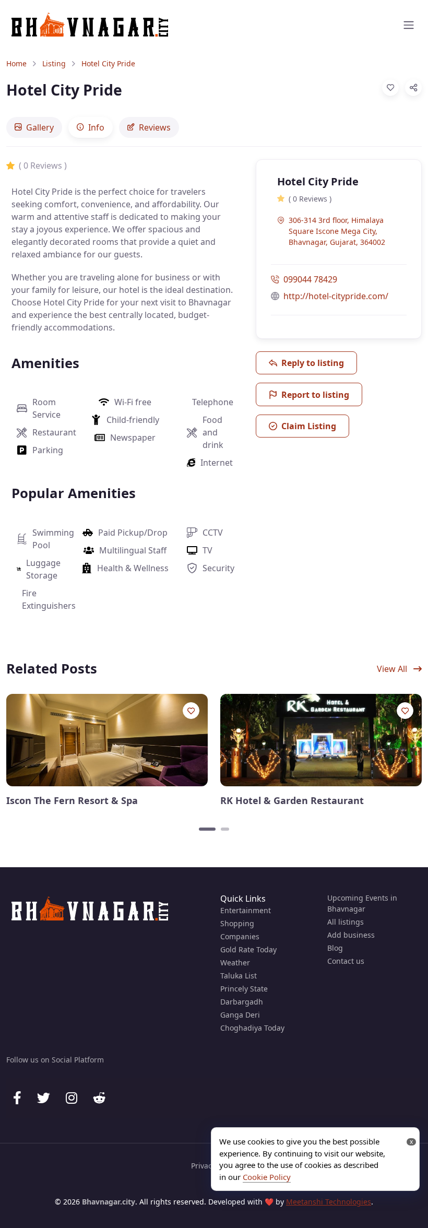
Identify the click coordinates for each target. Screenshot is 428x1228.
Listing (54, 63)
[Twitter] (43, 1098)
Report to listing (315, 394)
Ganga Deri (240, 1015)
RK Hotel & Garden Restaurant (292, 801)
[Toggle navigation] (409, 25)
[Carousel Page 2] (225, 829)
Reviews (155, 127)
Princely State (244, 989)
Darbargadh (241, 1002)
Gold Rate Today (248, 949)
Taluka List (238, 976)
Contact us (345, 961)
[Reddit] (99, 1098)
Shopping (237, 923)
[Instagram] (71, 1098)
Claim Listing (308, 426)
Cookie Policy (267, 1177)
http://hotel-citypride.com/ (335, 296)
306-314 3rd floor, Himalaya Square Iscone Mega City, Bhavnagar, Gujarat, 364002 (337, 231)
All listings (345, 922)
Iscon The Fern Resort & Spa (72, 801)
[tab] (34, 127)
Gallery (40, 127)
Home (16, 63)
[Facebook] (17, 1098)
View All (393, 669)
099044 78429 (310, 279)
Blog (335, 948)
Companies (239, 936)
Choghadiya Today (252, 1028)
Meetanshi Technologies (328, 1202)
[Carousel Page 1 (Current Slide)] (207, 829)
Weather (235, 962)
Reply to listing (312, 363)
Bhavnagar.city (108, 1202)
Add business (351, 935)
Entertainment (245, 910)
